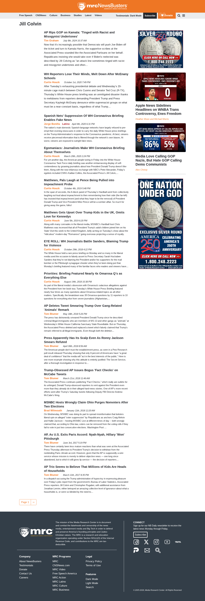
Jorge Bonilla (52, 124)
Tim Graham (51, 40)
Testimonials (122, 15)
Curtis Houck (52, 82)
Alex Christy (142, 169)
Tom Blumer (51, 313)
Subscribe (150, 15)
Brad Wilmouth (53, 410)
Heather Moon (142, 119)
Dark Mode (136, 15)
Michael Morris (161, 119)
